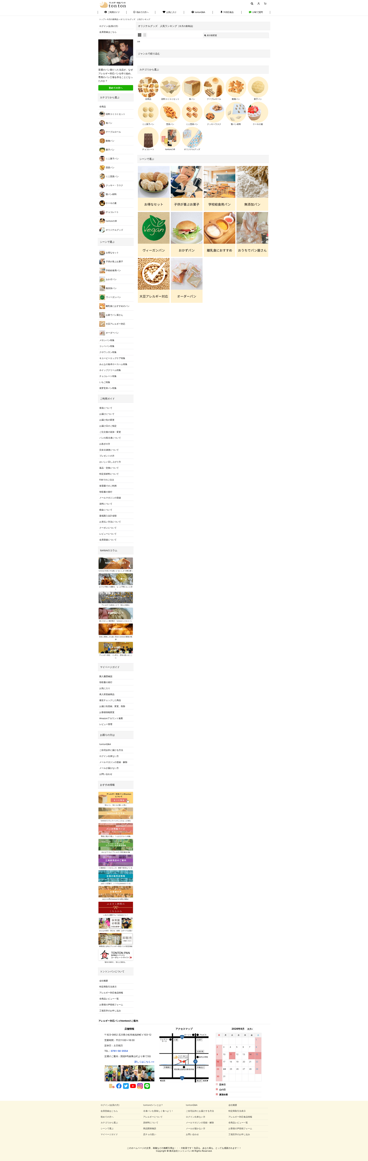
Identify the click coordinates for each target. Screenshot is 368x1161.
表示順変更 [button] (212, 35)
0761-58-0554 (119, 1050)
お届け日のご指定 (108, 426)
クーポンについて (108, 527)
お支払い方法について (110, 521)
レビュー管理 (105, 724)
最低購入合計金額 (108, 515)
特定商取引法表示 (108, 986)
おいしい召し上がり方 (110, 461)
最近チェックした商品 (110, 700)
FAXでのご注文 (106, 479)
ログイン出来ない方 (109, 756)
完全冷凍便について (109, 450)
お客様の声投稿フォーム (111, 1004)
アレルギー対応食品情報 (111, 992)
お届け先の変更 (106, 419)
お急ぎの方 (104, 443)
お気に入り (104, 688)
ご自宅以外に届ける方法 (111, 750)
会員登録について (108, 539)
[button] (252, 3)
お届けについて (106, 414)
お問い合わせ (105, 774)
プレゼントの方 (106, 455)
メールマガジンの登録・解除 (113, 762)
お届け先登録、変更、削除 (112, 706)
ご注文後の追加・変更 (110, 432)
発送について (105, 408)
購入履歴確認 (105, 676)
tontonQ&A (105, 744)
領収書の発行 (105, 491)
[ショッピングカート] (265, 3)
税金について (105, 509)
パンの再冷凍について (110, 437)
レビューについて (108, 533)
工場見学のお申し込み (110, 1010)
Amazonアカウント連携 (111, 718)
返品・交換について (109, 467)
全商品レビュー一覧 (109, 998)
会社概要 (103, 980)
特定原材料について (109, 474)
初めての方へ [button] (116, 87)
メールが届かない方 (109, 768)
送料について (105, 503)
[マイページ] (258, 3)
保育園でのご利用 (108, 485)
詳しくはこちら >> (144, 1061)
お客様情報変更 (106, 712)
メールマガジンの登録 (110, 497)
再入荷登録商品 (106, 694)
